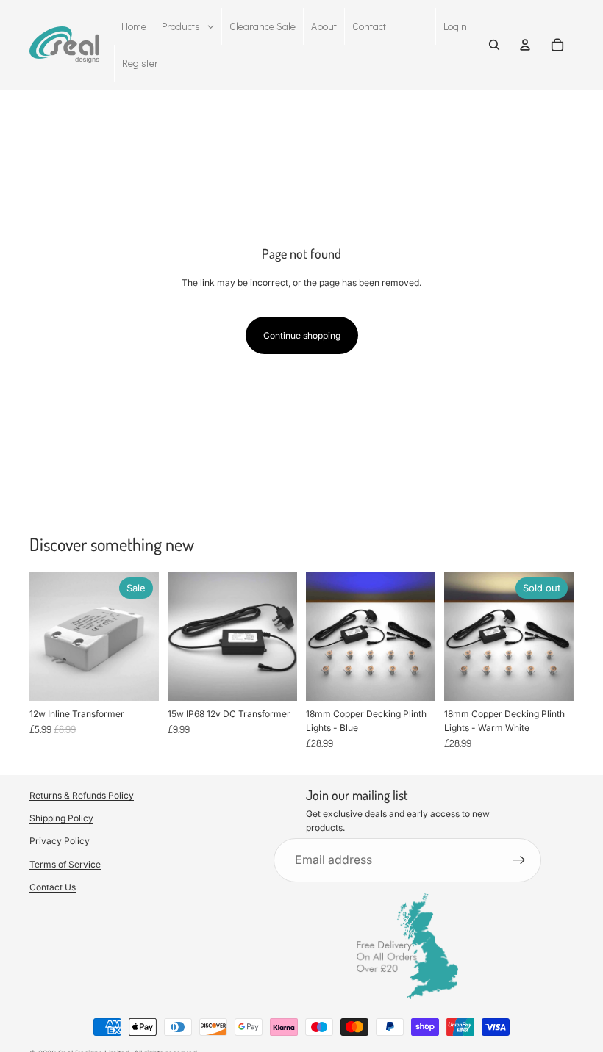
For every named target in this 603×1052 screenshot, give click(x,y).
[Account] (525, 45)
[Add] (136, 678)
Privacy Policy (59, 840)
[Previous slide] (322, 636)
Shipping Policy (61, 818)
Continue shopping (301, 335)
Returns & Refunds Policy (81, 795)
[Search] (494, 45)
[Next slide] (419, 636)
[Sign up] (519, 860)
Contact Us (52, 886)
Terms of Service (65, 863)
